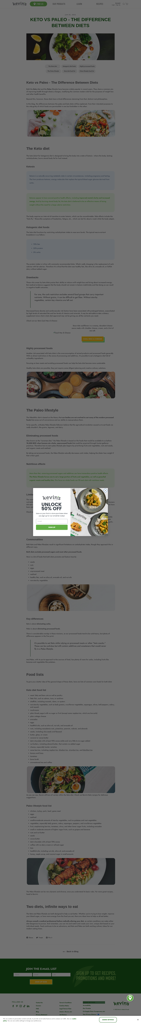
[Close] (138, 1020)
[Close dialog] (105, 490)
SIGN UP (51, 527)
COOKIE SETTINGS (108, 1020)
